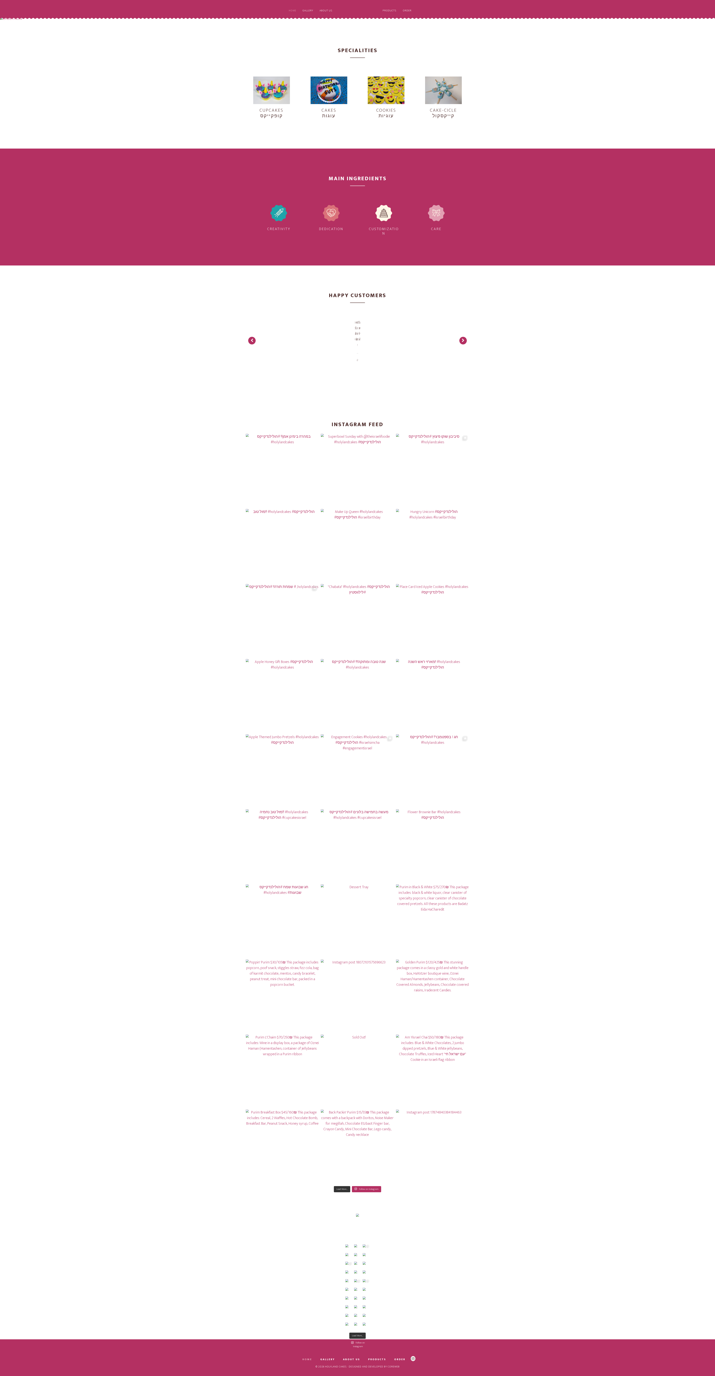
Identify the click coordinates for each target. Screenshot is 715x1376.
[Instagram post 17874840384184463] (432, 1146)
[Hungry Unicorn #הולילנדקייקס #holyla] (432, 545)
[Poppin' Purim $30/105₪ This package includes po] (282, 996)
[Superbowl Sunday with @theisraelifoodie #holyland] (357, 470)
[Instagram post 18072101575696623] (357, 996)
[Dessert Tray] (357, 920)
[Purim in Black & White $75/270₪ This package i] (432, 920)
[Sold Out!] (357, 1071)
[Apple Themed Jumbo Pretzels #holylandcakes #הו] (282, 770)
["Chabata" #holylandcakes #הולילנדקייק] (357, 620)
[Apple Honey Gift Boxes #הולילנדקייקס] (282, 695)
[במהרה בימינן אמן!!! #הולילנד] (282, 470)
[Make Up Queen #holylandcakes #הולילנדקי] (357, 545)
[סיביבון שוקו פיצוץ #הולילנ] (432, 470)
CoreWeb (394, 1366)
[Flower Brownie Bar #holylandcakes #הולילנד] (432, 845)
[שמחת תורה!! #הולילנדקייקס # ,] (282, 620)
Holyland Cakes (357, 17)
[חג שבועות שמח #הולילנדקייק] (282, 920)
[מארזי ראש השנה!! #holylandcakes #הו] (432, 695)
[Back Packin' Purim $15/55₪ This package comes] (357, 1146)
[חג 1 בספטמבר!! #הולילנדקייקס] (432, 770)
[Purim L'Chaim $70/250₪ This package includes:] (282, 1071)
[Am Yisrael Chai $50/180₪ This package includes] (432, 1071)
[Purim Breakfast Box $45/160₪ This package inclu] (282, 1146)
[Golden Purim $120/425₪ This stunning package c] (432, 996)
